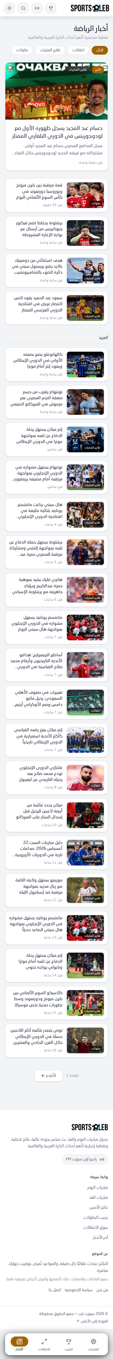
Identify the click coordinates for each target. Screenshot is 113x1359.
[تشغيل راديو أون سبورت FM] (37, 8)
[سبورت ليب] (56, 1127)
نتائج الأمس (98, 1208)
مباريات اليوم (97, 1188)
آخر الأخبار (100, 1238)
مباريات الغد (98, 1198)
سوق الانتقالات (95, 1228)
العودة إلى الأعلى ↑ (92, 1321)
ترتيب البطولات (95, 1218)
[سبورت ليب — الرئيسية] (90, 8)
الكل (99, 50)
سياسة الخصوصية (79, 1290)
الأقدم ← (48, 1076)
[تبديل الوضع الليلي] (9, 8)
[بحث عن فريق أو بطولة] (23, 8)
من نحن (102, 1290)
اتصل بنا (55, 1290)
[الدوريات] (50, 8)
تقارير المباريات (50, 50)
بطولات (22, 50)
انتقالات (78, 50)
